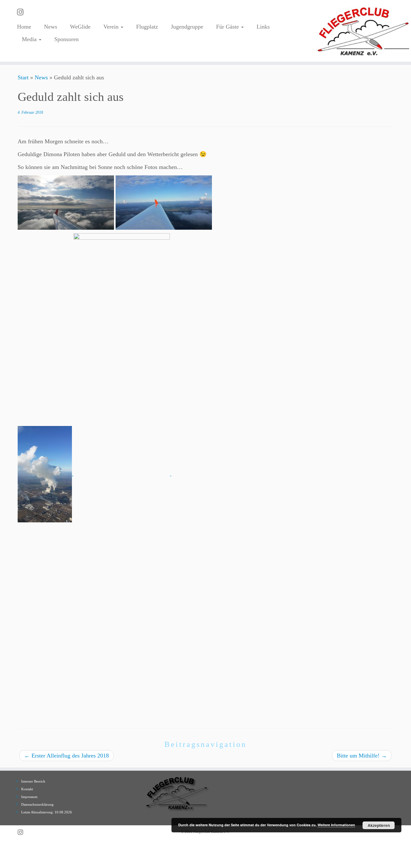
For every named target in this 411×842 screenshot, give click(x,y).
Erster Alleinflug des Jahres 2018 (66, 755)
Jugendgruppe (187, 26)
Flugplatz (147, 26)
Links (263, 26)
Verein (111, 26)
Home (24, 26)
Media (30, 39)
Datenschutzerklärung (37, 804)
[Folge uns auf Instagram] (22, 12)
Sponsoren (66, 39)
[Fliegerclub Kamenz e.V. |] (363, 30)
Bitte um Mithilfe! (362, 755)
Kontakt (27, 789)
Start (23, 77)
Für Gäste (228, 26)
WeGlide (80, 26)
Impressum (29, 797)
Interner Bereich (33, 781)
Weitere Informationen (336, 824)
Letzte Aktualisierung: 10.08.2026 (46, 812)
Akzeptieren (379, 825)
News (50, 26)
